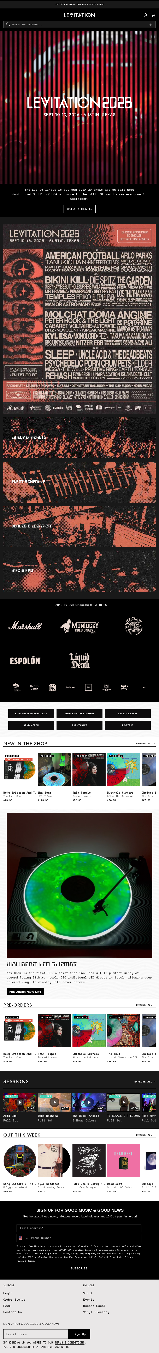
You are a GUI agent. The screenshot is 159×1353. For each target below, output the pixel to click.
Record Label (94, 1305)
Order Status (14, 1299)
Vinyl (88, 1293)
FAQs (7, 1305)
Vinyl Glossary (96, 1312)
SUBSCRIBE (79, 1268)
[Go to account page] (145, 15)
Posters (128, 725)
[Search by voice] (150, 24)
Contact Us (12, 1312)
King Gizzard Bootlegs (31, 713)
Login (8, 1293)
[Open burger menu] (5, 15)
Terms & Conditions (69, 1342)
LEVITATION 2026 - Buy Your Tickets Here (79, 4)
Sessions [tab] (16, 1081)
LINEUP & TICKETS (79, 209)
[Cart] (152, 15)
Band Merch (31, 725)
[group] (79, 107)
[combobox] (79, 24)
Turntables (79, 725)
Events (88, 1299)
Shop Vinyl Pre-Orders (80, 713)
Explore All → (145, 1081)
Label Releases (127, 713)
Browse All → (146, 743)
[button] (152, 15)
